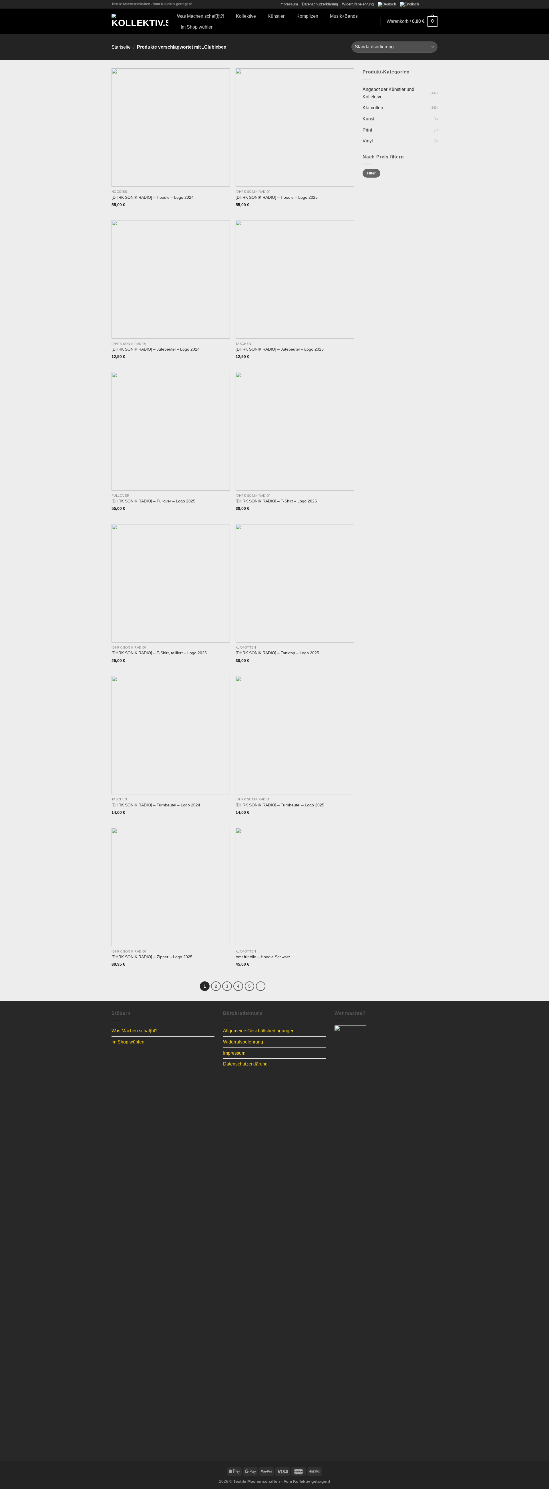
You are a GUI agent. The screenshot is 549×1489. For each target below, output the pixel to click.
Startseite (121, 47)
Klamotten (373, 107)
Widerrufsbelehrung (358, 4)
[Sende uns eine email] (434, 4)
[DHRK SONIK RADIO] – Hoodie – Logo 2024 (153, 197)
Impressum (288, 4)
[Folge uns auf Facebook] (423, 4)
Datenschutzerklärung (320, 4)
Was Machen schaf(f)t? (135, 1030)
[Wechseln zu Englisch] (409, 4)
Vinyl (368, 140)
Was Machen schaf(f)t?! (200, 16)
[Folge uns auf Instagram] (429, 4)
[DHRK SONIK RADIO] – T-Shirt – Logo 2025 (276, 501)
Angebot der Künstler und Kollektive (388, 93)
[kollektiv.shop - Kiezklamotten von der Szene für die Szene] (140, 21)
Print (367, 129)
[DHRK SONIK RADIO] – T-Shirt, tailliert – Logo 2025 (159, 653)
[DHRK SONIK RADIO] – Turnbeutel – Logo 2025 (280, 805)
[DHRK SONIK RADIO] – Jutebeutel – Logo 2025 (280, 349)
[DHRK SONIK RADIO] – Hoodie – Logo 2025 (277, 197)
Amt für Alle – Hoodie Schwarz (263, 957)
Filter (371, 173)
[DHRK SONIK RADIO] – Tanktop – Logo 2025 (277, 653)
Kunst (368, 118)
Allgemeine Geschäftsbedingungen (259, 1030)
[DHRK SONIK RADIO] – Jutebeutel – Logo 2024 (156, 349)
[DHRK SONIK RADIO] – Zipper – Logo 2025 (152, 957)
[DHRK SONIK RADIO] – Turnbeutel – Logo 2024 (156, 805)
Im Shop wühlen (197, 27)
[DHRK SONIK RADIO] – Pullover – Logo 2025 (153, 501)
